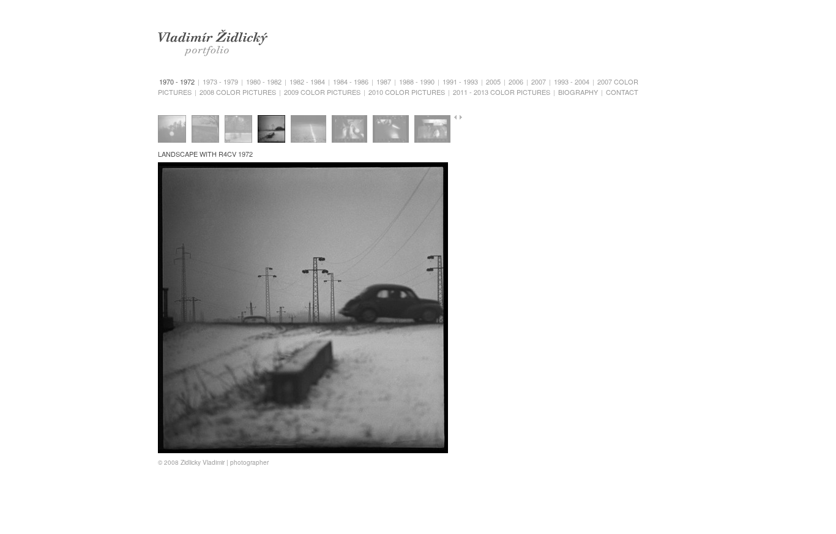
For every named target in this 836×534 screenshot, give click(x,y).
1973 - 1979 (220, 81)
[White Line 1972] (308, 130)
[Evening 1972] (391, 130)
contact (622, 92)
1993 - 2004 (571, 81)
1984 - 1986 (350, 81)
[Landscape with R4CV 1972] (271, 130)
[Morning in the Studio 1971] (350, 130)
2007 (538, 81)
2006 (516, 81)
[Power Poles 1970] (205, 130)
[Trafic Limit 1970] (172, 130)
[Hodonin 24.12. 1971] (238, 130)
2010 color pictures (406, 92)
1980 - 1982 (264, 81)
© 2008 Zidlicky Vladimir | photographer (213, 462)
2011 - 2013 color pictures (501, 92)
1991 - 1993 (460, 81)
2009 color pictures (322, 92)
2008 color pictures (238, 92)
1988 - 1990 (417, 81)
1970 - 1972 (177, 81)
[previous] (456, 117)
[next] (462, 117)
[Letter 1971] (432, 130)
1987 (383, 81)
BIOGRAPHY (578, 92)
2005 (493, 81)
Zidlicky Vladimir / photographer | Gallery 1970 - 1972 (208, 38)
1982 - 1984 (307, 81)
